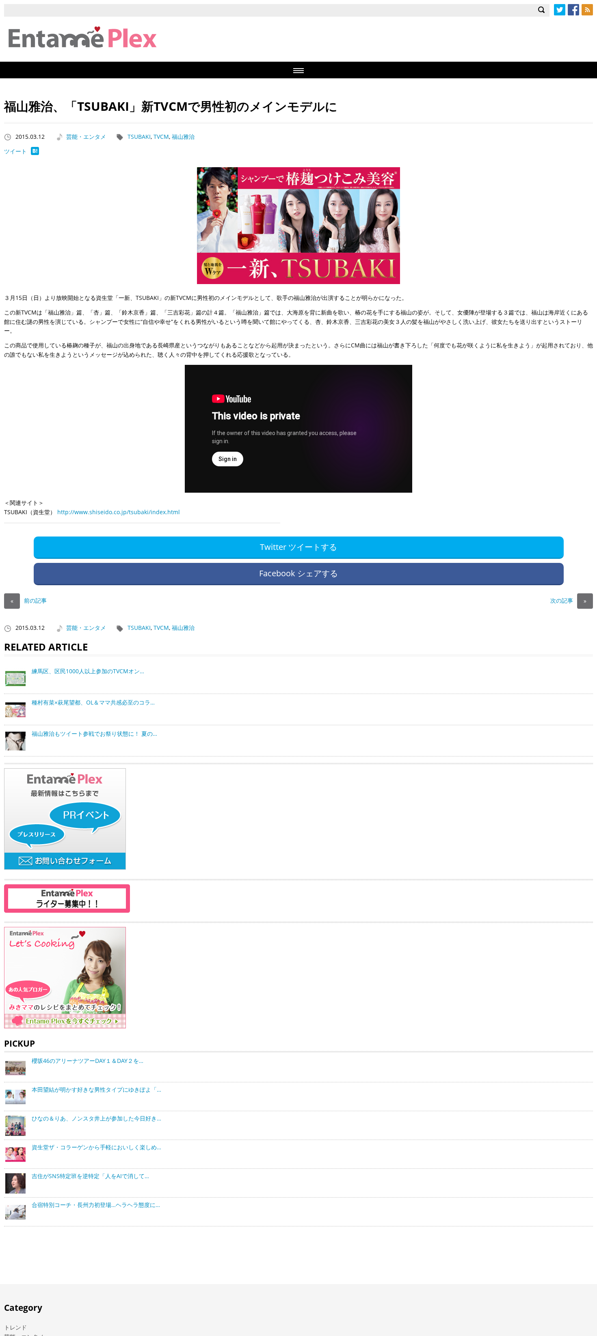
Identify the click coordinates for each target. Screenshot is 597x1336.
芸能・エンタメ (86, 136)
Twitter (559, 9)
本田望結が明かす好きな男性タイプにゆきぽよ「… (96, 1089)
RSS (587, 9)
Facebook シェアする (298, 573)
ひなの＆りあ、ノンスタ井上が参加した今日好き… (96, 1118)
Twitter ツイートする (298, 546)
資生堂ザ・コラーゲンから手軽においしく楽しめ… (96, 1147)
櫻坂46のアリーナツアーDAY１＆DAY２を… (87, 1060)
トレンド (15, 1327)
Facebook (573, 9)
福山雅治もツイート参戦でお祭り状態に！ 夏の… (94, 733)
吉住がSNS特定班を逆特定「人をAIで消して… (90, 1176)
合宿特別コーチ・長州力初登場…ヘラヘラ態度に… (96, 1205)
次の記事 (568, 600)
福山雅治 (183, 136)
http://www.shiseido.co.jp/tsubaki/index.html (118, 512)
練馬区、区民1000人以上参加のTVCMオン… (88, 671)
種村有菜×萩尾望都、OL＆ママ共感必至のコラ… (93, 702)
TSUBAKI (139, 136)
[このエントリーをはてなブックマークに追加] (35, 153)
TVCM (161, 136)
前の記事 (29, 600)
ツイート (15, 151)
